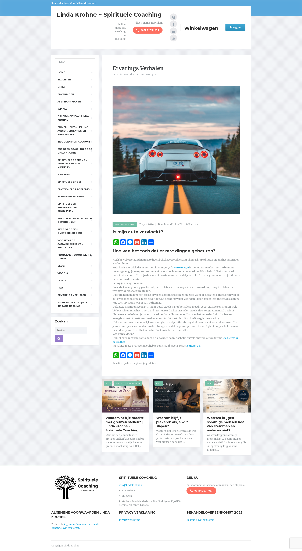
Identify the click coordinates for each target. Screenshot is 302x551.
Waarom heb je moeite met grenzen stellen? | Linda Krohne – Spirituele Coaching (125, 424)
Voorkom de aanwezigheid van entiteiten (70, 244)
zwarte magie (180, 267)
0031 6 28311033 (149, 30)
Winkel (62, 108)
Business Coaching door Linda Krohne (74, 151)
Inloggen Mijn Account (73, 141)
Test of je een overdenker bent (69, 231)
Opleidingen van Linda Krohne (73, 118)
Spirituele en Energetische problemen (67, 207)
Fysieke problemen (70, 196)
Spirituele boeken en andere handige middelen (72, 164)
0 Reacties (192, 224)
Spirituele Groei (69, 181)
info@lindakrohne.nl (131, 485)
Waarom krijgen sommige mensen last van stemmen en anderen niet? (225, 424)
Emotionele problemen (74, 189)
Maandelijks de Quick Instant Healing (72, 304)
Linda (61, 87)
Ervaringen (65, 94)
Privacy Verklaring (129, 519)
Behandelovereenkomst (200, 519)
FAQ (60, 287)
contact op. (194, 345)
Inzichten (64, 79)
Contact (63, 280)
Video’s (62, 273)
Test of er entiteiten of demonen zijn (74, 220)
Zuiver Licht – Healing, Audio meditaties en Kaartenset (73, 131)
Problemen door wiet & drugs (74, 256)
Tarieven (63, 174)
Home (61, 72)
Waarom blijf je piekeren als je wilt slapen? (172, 422)
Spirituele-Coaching (124, 224)
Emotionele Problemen (128, 383)
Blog (108, 383)
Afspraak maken (69, 101)
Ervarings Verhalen (71, 295)
